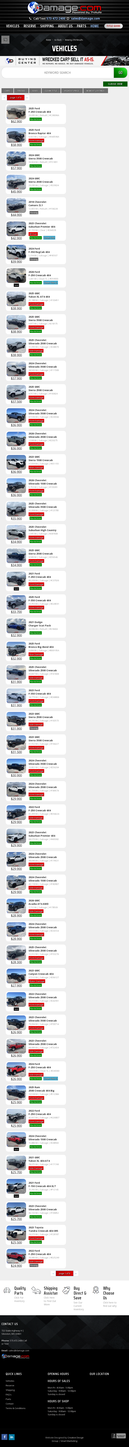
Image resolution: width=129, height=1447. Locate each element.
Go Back (57, 40)
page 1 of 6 (15, 97)
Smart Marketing (68, 1440)
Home (48, 40)
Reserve (10, 1385)
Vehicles (10, 1380)
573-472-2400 (56, 18)
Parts (8, 1399)
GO (120, 72)
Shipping (10, 1389)
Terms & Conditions (16, 1408)
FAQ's (8, 1394)
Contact (9, 1403)
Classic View (115, 84)
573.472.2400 (16, 1340)
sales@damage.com (85, 18)
